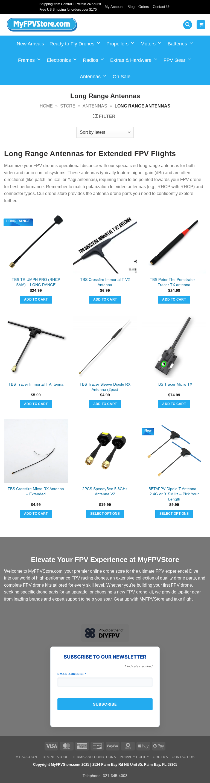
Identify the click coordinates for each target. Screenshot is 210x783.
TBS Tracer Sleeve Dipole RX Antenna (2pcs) (105, 387)
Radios (90, 60)
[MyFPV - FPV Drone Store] (42, 25)
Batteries (177, 43)
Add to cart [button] (36, 299)
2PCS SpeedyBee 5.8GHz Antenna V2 (104, 491)
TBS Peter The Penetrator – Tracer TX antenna (174, 282)
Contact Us (162, 7)
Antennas (90, 76)
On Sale (121, 76)
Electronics (59, 60)
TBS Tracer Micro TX (174, 384)
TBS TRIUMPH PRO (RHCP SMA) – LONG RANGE (36, 282)
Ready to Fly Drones (71, 43)
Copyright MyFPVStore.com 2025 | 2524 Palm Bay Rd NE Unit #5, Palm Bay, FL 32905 (105, 764)
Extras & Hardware (130, 60)
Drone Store (56, 757)
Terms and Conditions (94, 757)
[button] (187, 24)
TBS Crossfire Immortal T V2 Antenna (105, 282)
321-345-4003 (115, 775)
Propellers (117, 43)
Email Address (71, 674)
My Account (114, 7)
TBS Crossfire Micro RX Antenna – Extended (36, 491)
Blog (131, 7)
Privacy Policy (134, 757)
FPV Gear (174, 60)
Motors (148, 43)
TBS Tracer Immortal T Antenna (35, 384)
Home (46, 106)
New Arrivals (30, 43)
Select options (105, 513)
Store (67, 106)
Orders (143, 7)
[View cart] (201, 24)
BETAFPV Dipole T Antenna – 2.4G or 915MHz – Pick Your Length (174, 494)
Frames (26, 60)
